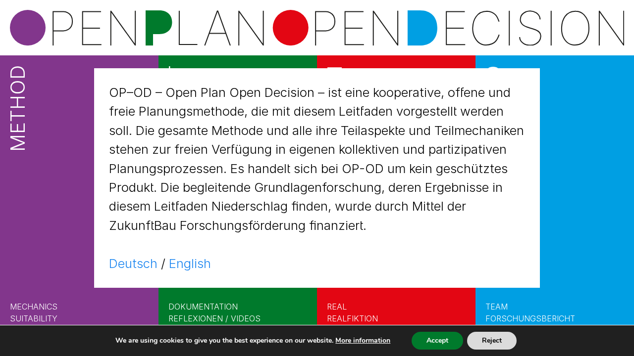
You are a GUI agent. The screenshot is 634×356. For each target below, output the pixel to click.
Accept (437, 340)
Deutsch (133, 263)
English (190, 263)
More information (362, 340)
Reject (492, 340)
